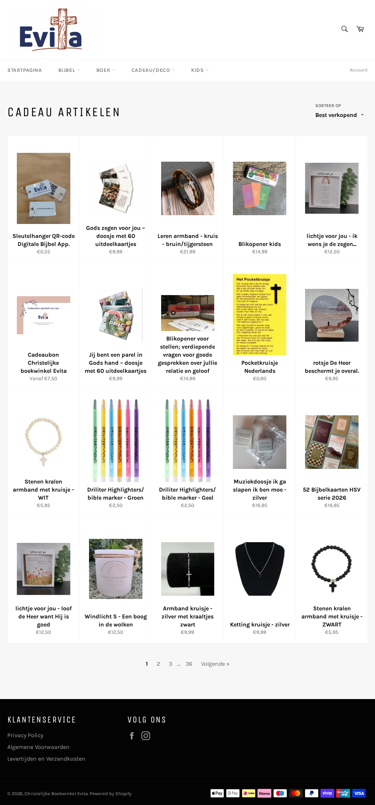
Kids (198, 70)
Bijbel (67, 70)
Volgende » (215, 663)
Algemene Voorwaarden (38, 746)
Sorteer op (328, 105)
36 (189, 663)
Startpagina (24, 70)
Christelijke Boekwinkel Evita (56, 793)
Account (359, 70)
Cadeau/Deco (151, 70)
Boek (104, 70)
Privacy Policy (25, 735)
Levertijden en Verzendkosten (46, 758)
